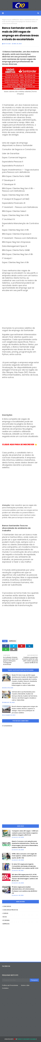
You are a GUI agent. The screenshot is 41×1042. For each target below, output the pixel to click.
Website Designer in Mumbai (27, 1039)
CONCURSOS (7, 906)
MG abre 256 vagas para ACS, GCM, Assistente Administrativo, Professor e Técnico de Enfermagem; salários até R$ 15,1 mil (25, 878)
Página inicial (6, 20)
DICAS (5, 917)
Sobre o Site (25, 985)
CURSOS (5, 913)
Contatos (5, 988)
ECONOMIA (6, 920)
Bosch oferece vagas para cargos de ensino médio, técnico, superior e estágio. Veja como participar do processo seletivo (25, 709)
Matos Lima (7, 43)
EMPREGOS (15, 20)
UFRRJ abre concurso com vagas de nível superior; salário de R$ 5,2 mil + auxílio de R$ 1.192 (24, 856)
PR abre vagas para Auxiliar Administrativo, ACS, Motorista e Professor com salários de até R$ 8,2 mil (24, 890)
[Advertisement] (20, 306)
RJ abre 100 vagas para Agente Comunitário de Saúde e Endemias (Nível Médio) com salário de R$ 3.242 (25, 866)
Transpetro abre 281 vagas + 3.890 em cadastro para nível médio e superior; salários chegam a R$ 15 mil (25, 833)
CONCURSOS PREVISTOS (10, 910)
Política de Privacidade (10, 985)
